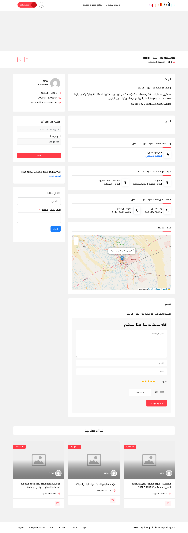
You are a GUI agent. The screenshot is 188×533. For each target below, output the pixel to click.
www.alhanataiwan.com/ (44, 102)
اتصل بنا (62, 527)
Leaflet (165, 289)
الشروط (20, 527)
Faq (51, 527)
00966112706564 (48, 98)
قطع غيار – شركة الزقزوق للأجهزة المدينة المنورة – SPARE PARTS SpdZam (151, 485)
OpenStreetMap (154, 289)
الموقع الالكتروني (153, 156)
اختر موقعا (55, 136)
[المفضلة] (27, 59)
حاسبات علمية (114, 5)
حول (84, 527)
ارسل (55, 229)
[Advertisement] (94, 30)
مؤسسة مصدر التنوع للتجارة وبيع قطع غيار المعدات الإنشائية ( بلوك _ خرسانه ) (40, 485)
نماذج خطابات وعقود (92, 5)
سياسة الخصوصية (37, 527)
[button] (122, 258)
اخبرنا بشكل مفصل (51, 210)
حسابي (74, 527)
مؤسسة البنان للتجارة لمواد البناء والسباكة (95, 484)
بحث (39, 155)
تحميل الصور (159, 392)
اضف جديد (55, 176)
